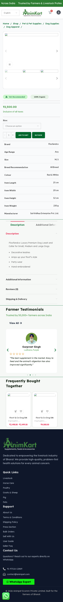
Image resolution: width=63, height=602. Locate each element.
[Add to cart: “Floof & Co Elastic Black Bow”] (42, 409)
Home (6, 23)
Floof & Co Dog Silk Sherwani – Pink (18, 419)
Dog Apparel (13, 27)
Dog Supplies (13, 421)
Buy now (38, 135)
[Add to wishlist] (21, 411)
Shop (16, 23)
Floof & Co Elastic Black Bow (45, 417)
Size (5, 120)
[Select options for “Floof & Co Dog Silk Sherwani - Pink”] (15, 411)
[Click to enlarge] (10, 64)
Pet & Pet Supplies (32, 23)
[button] (15, 323)
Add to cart (23, 135)
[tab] (17, 225)
